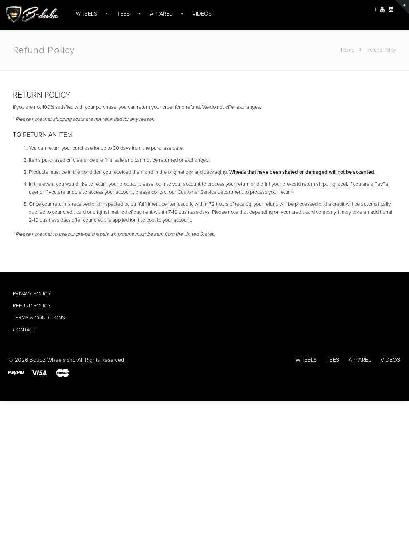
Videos (390, 360)
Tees (332, 360)
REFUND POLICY (32, 306)
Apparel (360, 360)
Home (348, 50)
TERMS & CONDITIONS (39, 318)
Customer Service (196, 192)
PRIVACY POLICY (32, 294)
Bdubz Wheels (47, 360)
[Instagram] (391, 9)
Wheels (306, 360)
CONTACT (24, 330)
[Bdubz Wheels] (31, 19)
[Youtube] (382, 9)
